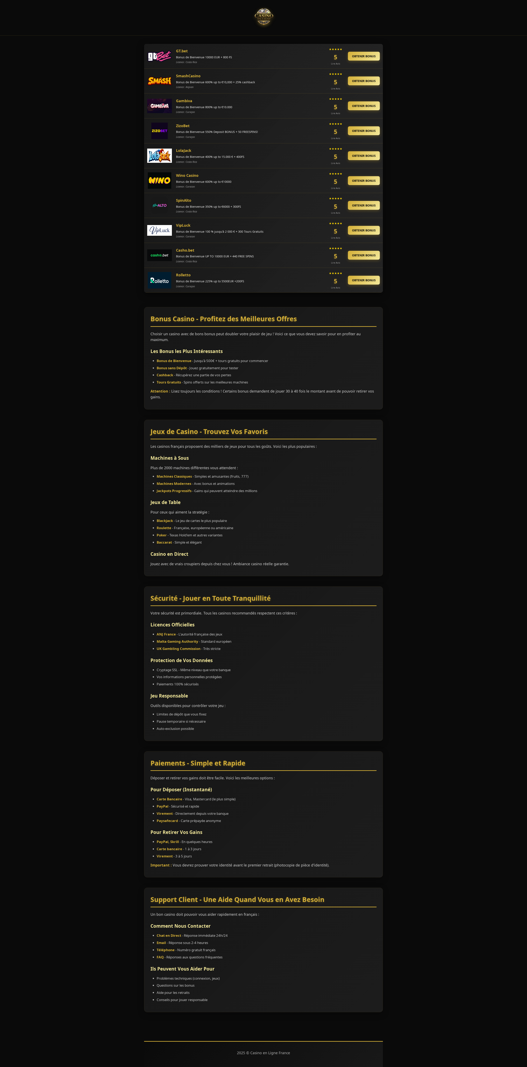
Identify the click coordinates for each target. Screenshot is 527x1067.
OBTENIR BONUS (364, 56)
